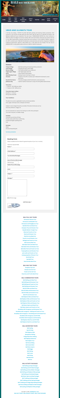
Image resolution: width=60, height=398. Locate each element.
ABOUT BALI (30, 19)
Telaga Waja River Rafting (30, 336)
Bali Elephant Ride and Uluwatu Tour (30, 303)
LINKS (43, 19)
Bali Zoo (30, 359)
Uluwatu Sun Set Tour (30, 269)
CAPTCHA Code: (27, 202)
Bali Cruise (30, 353)
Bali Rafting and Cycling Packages (30, 374)
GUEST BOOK (48, 19)
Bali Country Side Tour (30, 242)
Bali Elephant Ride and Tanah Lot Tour (30, 301)
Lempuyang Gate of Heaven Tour (30, 255)
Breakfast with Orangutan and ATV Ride (30, 315)
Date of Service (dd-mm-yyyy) (14, 160)
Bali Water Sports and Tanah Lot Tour (30, 307)
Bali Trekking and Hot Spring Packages (30, 380)
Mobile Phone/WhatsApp (13, 164)
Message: (10, 178)
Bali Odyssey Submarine (30, 338)
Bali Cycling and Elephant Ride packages (30, 386)
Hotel (8, 169)
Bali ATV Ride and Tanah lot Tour (30, 292)
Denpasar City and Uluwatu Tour (30, 228)
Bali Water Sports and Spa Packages (30, 376)
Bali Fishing (30, 351)
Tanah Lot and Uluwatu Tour (30, 238)
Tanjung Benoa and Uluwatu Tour (30, 251)
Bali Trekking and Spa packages (30, 378)
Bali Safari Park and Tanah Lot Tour (30, 248)
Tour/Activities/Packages (13, 155)
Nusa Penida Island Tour (30, 261)
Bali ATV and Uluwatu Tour (30, 294)
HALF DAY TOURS (15, 19)
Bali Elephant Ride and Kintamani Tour (30, 299)
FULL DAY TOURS (9, 19)
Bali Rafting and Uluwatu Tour (30, 286)
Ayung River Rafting (30, 334)
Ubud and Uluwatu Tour (30, 234)
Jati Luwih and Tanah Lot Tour (30, 253)
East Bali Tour (30, 259)
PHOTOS (37, 19)
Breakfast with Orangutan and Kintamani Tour (30, 309)
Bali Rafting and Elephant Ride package (30, 372)
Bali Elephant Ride (30, 332)
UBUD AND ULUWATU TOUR (19, 30)
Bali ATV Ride (30, 330)
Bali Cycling (30, 328)
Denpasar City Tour (30, 267)
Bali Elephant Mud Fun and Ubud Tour (30, 322)
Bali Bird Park (30, 357)
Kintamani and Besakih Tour (30, 221)
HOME (3, 19)
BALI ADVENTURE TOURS (23, 19)
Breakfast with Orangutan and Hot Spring (30, 317)
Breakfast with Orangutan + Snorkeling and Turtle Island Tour (30, 313)
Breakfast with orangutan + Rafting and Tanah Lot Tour (30, 311)
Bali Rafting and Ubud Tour (30, 280)
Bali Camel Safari (30, 345)
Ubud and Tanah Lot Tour (30, 232)
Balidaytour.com (34, 391)
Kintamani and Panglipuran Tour (30, 223)
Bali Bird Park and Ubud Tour (30, 225)
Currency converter (11, 132)
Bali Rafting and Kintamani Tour (30, 282)
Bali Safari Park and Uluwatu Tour (30, 246)
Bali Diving (30, 355)
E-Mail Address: (11, 151)
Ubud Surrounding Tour (30, 236)
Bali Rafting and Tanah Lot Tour (30, 284)
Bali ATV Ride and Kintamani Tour (30, 290)
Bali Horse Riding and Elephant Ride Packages (30, 384)
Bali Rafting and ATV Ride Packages (30, 367)
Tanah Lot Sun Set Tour (30, 271)
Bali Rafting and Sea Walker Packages (30, 370)
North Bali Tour (30, 257)
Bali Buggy (30, 349)
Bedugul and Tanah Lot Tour (30, 240)
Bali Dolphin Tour (30, 340)
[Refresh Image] (15, 207)
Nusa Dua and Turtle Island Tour (30, 274)
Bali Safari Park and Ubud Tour (30, 244)
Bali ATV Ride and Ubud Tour (30, 288)
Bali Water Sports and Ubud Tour (30, 305)
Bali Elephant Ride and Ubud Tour (30, 296)
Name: (9, 146)
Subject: (9, 173)
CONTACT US (55, 19)
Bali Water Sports (30, 347)
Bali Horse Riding (30, 342)
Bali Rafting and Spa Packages (30, 365)
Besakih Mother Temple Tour (30, 230)
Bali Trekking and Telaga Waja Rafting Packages (30, 382)
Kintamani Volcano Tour (30, 219)
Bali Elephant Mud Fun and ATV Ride (30, 319)
